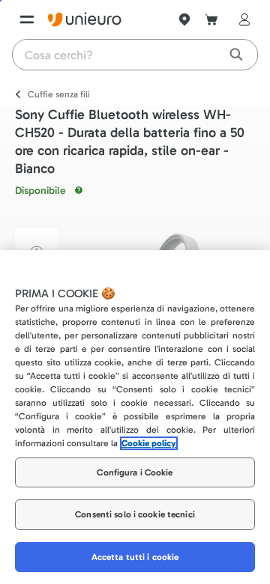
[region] (135, 417)
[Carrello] (211, 19)
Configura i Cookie (134, 472)
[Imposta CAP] (184, 19)
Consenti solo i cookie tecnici (135, 514)
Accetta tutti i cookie (135, 557)
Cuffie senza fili (59, 94)
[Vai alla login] (241, 19)
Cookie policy (149, 443)
